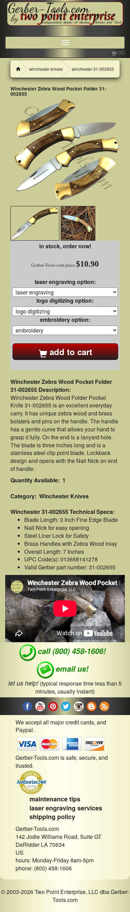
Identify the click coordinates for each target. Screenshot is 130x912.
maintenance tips (54, 798)
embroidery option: (65, 320)
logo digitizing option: (65, 300)
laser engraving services (65, 807)
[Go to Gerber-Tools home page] (65, 14)
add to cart (69, 352)
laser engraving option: (65, 282)
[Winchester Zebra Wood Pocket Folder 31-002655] (65, 151)
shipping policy (52, 816)
